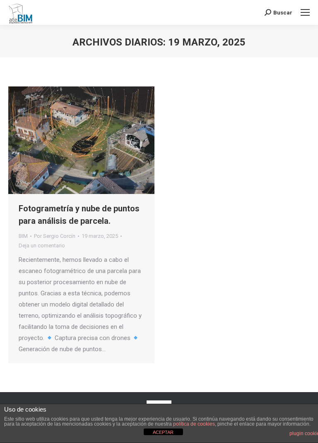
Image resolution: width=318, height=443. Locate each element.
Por (54, 236)
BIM (23, 236)
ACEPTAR (163, 432)
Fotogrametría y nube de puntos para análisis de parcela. (79, 215)
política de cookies (194, 424)
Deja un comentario (42, 245)
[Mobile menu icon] (305, 12)
